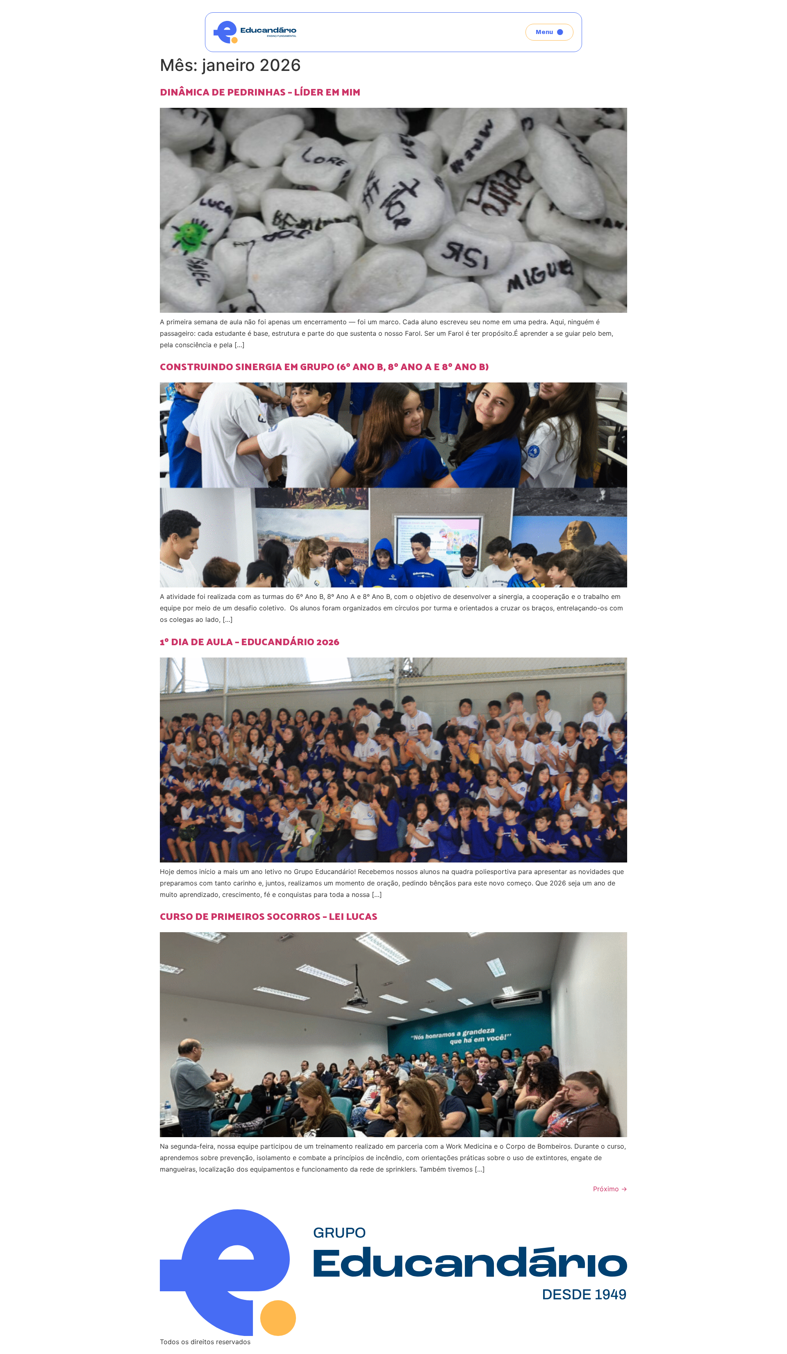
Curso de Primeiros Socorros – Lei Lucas (269, 916)
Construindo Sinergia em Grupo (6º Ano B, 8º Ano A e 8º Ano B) (325, 366)
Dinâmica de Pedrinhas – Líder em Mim (260, 91)
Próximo (610, 1189)
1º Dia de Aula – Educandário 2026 (249, 641)
